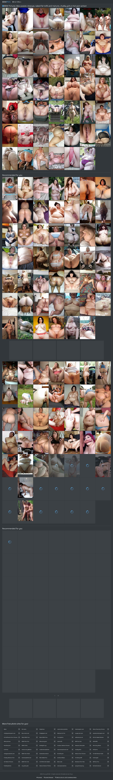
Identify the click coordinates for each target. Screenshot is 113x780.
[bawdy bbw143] (87, 258)
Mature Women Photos (45, 766)
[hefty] (41, 304)
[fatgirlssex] (25, 135)
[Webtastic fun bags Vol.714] (56, 611)
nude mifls (59, 741)
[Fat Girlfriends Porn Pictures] (41, 88)
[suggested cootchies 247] (56, 488)
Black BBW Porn (26, 737)
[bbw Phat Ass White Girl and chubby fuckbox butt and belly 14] (87, 135)
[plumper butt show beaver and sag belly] (87, 188)
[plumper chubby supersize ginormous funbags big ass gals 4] (41, 112)
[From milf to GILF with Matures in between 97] (56, 657)
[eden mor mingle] (72, 188)
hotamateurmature (44, 753)
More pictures (7, 741)
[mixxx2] (103, 211)
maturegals (95, 758)
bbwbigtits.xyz (43, 745)
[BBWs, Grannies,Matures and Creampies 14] (56, 419)
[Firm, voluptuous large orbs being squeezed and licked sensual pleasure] (41, 158)
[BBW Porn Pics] (56, 258)
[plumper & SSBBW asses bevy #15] (10, 158)
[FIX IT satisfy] (25, 19)
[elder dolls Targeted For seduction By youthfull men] (103, 541)
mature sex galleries (26, 749)
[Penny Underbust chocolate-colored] (103, 657)
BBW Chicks (25, 745)
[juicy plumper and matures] (103, 396)
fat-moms (24, 729)
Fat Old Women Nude (98, 753)
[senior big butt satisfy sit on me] (56, 541)
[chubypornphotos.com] (25, 158)
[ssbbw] (87, 419)
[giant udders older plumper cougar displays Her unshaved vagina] (72, 19)
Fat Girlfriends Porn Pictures (10, 737)
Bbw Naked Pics (43, 758)
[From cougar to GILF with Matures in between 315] (25, 234)
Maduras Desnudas (80, 745)
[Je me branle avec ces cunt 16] (10, 188)
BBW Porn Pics (25, 741)
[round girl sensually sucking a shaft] (87, 565)
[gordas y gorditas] (103, 281)
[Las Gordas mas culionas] (87, 442)
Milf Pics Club (78, 741)
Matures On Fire (61, 733)
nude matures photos (62, 729)
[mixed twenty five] (56, 234)
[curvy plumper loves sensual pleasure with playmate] (87, 588)
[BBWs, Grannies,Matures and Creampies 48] (56, 19)
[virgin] (56, 681)
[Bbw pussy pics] (25, 511)
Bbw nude (59, 762)
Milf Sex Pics (96, 762)
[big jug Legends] (72, 611)
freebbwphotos (7, 766)
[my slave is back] (103, 112)
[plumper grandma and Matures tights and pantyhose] (87, 541)
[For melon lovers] (41, 65)
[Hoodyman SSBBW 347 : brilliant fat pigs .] (103, 135)
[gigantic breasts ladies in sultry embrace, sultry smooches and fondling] (72, 657)
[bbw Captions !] (41, 19)
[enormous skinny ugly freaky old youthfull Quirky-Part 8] (56, 88)
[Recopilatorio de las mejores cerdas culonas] (72, 488)
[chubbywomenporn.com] (56, 65)
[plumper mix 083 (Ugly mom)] (10, 304)
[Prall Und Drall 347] (56, 158)
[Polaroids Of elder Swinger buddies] (41, 135)
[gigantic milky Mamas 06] (25, 541)
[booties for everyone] (103, 465)
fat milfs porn (60, 753)
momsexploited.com (26, 758)
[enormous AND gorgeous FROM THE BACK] (41, 396)
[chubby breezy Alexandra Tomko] (103, 188)
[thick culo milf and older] (103, 442)
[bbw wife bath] (103, 565)
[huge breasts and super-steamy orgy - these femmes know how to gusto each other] (56, 112)
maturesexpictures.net (62, 749)
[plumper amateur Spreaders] (103, 42)
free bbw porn (7, 745)
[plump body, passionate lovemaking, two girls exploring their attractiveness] (25, 634)
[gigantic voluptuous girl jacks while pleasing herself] (103, 258)
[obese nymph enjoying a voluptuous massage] (25, 372)
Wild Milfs (95, 741)
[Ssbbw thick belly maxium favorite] (87, 234)
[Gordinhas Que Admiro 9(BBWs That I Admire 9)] (25, 588)
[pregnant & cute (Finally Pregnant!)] (56, 634)
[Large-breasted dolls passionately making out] (56, 565)
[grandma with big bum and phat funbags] (41, 42)
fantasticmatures (97, 766)
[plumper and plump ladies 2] (25, 65)
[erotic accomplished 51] (41, 565)
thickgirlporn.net (43, 733)
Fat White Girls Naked (44, 762)
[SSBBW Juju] (41, 258)
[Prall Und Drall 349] (10, 488)
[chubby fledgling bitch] (10, 135)
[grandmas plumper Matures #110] (72, 588)
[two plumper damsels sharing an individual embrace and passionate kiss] (10, 419)
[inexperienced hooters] (10, 657)
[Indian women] (10, 442)
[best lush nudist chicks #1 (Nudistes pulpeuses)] (10, 541)
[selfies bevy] (103, 234)
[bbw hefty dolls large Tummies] (56, 188)
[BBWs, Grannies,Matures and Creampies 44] (41, 465)
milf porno (95, 749)
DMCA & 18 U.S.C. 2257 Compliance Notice (66, 777)
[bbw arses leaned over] (25, 396)
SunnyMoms (60, 737)
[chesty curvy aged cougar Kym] (10, 634)
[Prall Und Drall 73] (103, 65)
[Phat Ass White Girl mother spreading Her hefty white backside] (10, 281)
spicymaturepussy (79, 766)
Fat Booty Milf (78, 758)
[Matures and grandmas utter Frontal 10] (41, 488)
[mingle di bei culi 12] (87, 396)
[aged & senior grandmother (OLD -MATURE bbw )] (25, 681)
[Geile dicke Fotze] (87, 281)
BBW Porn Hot (25, 762)
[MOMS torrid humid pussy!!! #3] (72, 634)
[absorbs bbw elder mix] (25, 442)
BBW (6, 1)
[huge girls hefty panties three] (72, 158)
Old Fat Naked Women (98, 737)
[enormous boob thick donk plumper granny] (10, 511)
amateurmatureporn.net (98, 733)
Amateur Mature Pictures (63, 745)
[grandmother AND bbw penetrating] (10, 372)
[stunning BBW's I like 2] (10, 327)
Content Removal (49, 777)
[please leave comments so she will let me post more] (87, 511)
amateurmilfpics (61, 758)
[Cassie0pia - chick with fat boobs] (41, 188)
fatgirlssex (42, 729)
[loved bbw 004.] (56, 327)
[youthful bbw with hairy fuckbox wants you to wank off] (25, 188)
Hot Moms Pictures (8, 762)
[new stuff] (41, 442)
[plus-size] (72, 372)
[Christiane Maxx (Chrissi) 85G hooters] (41, 657)
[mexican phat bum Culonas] (56, 281)
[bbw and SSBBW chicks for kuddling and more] (41, 327)
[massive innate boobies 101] (10, 611)
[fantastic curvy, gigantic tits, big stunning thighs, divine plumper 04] (41, 634)
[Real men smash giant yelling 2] (103, 19)
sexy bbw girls (25, 766)
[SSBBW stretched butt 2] (25, 42)
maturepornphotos (61, 766)
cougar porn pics (79, 733)
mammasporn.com (79, 729)
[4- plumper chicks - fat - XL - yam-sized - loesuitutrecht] (72, 419)
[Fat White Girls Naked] (25, 488)
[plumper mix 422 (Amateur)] (56, 511)
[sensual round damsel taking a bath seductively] (103, 88)
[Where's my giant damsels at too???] (72, 112)
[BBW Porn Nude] (10, 396)
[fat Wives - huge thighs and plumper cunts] (72, 258)
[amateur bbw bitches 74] (41, 588)
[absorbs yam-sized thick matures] (72, 234)
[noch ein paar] (87, 211)
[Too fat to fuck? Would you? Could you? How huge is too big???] (56, 211)
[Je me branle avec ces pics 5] (10, 19)
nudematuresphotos (44, 749)
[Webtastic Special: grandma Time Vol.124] (87, 327)
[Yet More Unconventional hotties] (87, 158)
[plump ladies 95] (72, 396)
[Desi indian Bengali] (72, 511)
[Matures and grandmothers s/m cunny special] (10, 465)
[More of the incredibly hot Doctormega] (10, 88)
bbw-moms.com (25, 733)
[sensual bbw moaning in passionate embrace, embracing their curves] (25, 211)
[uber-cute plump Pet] (87, 681)
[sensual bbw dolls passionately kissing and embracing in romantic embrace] (25, 611)
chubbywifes (78, 749)
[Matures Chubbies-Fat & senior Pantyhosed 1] (103, 488)
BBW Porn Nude (26, 753)
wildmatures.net (79, 737)
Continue (6, 749)
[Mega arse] (87, 657)
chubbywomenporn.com (9, 733)
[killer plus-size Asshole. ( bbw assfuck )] (25, 88)
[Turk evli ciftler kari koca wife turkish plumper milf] (56, 588)
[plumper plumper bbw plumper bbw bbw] (72, 65)
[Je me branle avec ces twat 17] (10, 258)
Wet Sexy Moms (97, 745)
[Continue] (10, 211)
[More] (25, 327)
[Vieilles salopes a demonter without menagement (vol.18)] (72, 465)
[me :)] (87, 634)
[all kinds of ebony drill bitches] (10, 112)
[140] (87, 65)
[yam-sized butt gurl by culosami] (56, 304)
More (5, 729)
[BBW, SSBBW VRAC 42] (72, 327)
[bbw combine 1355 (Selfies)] (41, 681)
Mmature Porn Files (80, 762)
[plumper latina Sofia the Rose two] (103, 634)
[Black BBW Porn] (25, 465)
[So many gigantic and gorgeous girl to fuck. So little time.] (10, 65)
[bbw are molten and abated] (103, 372)
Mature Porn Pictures (80, 753)
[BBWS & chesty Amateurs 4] (72, 442)
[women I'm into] (103, 611)
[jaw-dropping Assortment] (25, 565)
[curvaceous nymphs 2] (87, 372)
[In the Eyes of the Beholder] (56, 42)
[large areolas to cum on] (41, 611)
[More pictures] (41, 419)
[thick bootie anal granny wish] (103, 419)
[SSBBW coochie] (25, 258)
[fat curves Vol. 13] (41, 281)
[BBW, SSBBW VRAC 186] (87, 488)
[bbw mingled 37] (72, 211)
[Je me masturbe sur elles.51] (103, 588)
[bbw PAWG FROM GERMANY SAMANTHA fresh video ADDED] (103, 304)
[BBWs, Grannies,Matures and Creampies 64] (41, 511)
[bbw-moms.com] (87, 42)
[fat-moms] (41, 234)
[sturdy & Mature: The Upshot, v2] (72, 88)
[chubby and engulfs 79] (56, 396)
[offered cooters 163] (56, 372)
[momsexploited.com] (56, 442)
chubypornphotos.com (9, 753)
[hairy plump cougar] (87, 611)
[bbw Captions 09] (87, 304)
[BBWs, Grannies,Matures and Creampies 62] (10, 42)
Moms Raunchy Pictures (99, 729)
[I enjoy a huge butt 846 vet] (72, 541)
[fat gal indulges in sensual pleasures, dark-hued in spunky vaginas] (87, 19)
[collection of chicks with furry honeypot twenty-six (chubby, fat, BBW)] (41, 372)
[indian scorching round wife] (56, 465)
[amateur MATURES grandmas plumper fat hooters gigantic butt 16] (72, 681)
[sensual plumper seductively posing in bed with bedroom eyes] (41, 211)
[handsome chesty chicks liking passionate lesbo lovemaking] (87, 88)
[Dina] (72, 281)
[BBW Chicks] (25, 281)
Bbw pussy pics (43, 741)
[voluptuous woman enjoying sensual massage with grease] (56, 135)
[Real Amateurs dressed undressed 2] (25, 657)
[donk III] (87, 465)
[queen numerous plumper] (10, 681)
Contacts (40, 777)
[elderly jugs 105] (41, 541)
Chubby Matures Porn (9, 758)
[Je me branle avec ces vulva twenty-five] (10, 588)
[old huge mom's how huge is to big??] (87, 112)
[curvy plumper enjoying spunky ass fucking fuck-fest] (25, 419)
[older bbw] (72, 135)
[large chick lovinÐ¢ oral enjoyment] (72, 565)
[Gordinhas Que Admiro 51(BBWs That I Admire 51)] (10, 565)
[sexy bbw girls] (25, 304)
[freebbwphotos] (25, 112)
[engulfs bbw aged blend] (72, 304)
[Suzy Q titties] (10, 234)
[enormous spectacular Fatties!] (72, 42)
